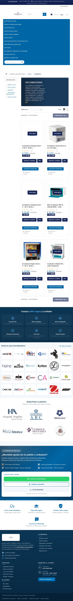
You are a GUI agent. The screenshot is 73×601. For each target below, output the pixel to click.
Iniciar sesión (64, 6)
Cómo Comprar (11, 87)
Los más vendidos (8, 571)
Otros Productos (9, 27)
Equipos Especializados (10, 31)
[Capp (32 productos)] (42, 377)
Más (26, 102)
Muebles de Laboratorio (11, 57)
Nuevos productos (8, 569)
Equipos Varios (8, 37)
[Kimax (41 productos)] (6, 377)
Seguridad (10, 90)
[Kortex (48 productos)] (42, 365)
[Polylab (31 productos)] (66, 377)
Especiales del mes (8, 566)
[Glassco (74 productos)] (42, 353)
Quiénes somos (43, 538)
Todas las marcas (8, 574)
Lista (68, 110)
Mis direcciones (7, 588)
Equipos (30, 74)
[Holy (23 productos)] (66, 389)
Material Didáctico (9, 54)
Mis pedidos (6, 586)
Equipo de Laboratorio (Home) (12, 24)
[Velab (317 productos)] (6, 353)
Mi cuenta (5, 583)
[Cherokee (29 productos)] (6, 389)
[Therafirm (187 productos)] (18, 353)
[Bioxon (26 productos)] (30, 389)
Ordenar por (24, 109)
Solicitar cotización (8, 576)
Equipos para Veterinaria (11, 34)
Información (10, 80)
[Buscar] (22, 61)
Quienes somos (11, 84)
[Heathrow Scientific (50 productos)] (30, 365)
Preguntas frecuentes (45, 546)
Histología (7, 47)
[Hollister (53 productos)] (18, 365)
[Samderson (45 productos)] (66, 365)
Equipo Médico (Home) (10, 21)
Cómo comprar (43, 541)
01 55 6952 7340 (25, 1)
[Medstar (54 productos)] (66, 353)
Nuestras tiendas (11, 97)
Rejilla (64, 110)
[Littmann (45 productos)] (54, 365)
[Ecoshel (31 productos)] (54, 377)
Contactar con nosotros (45, 548)
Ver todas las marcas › (65, 346)
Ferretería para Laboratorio (12, 44)
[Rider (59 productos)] (54, 353)
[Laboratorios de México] (14, 14)
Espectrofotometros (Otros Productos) (16, 41)
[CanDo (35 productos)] (30, 377)
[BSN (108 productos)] (30, 353)
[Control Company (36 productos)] (18, 377)
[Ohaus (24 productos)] (54, 389)
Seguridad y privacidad (45, 543)
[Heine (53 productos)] (6, 365)
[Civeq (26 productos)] (42, 389)
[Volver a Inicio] (6, 74)
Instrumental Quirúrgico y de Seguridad (16, 51)
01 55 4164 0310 (47, 568)
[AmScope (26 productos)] (18, 389)
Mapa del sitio (43, 551)
